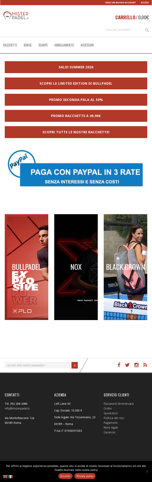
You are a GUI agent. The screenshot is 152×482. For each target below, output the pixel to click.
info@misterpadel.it (17, 408)
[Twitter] (127, 365)
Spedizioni (111, 413)
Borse (28, 45)
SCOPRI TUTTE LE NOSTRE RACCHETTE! (76, 132)
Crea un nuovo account (120, 2)
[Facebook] (119, 365)
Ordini (108, 408)
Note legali (111, 427)
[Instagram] (136, 365)
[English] (5, 476)
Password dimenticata (119, 404)
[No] (147, 471)
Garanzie (110, 432)
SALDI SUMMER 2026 (76, 67)
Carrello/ (132, 17)
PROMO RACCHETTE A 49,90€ (76, 116)
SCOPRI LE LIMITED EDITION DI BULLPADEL (76, 83)
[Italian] (10, 476)
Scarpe (43, 45)
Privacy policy (85, 476)
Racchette (10, 45)
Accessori (87, 45)
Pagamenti (111, 423)
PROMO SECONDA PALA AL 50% (76, 100)
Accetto (65, 476)
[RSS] (145, 365)
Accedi (145, 2)
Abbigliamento (64, 45)
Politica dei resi (114, 418)
